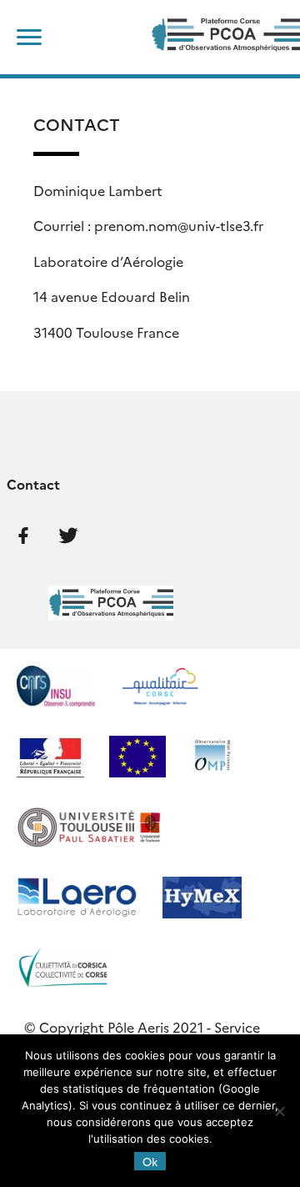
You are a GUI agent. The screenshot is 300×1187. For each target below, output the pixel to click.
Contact (33, 484)
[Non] (279, 1111)
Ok (150, 1161)
